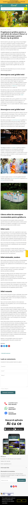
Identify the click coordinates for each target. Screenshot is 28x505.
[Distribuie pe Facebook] (2, 346)
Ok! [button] (21, 500)
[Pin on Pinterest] (9, 346)
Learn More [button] (4, 502)
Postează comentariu (8, 392)
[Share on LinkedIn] (7, 346)
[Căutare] (25, 8)
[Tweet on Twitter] (4, 346)
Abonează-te (21, 480)
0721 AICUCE (17, 2)
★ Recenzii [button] (26, 253)
